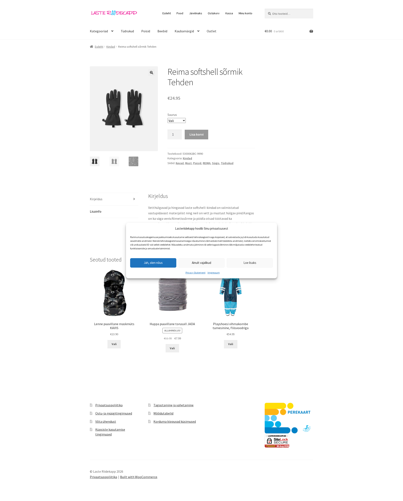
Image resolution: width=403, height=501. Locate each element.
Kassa (229, 13)
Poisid (145, 31)
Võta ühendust (105, 421)
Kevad (180, 163)
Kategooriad (99, 31)
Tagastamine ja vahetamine (173, 405)
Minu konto (245, 13)
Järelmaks (195, 13)
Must (188, 163)
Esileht (166, 13)
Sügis (215, 163)
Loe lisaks (249, 263)
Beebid (162, 31)
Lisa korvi (197, 134)
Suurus (172, 114)
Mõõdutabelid (163, 413)
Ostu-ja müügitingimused (113, 413)
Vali (114, 344)
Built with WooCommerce (138, 477)
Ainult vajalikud (201, 263)
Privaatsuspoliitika (109, 405)
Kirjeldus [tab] (96, 199)
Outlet (211, 31)
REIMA (207, 163)
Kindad (110, 46)
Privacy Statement (195, 272)
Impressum (214, 272)
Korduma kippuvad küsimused (174, 421)
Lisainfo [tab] (95, 211)
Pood (180, 13)
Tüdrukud (127, 31)
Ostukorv (214, 13)
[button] (151, 72)
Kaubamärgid (184, 31)
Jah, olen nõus (153, 263)
